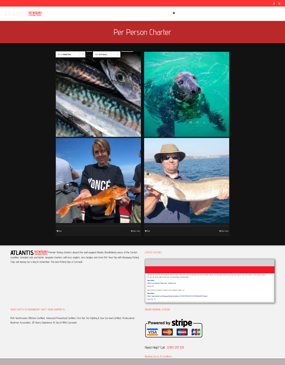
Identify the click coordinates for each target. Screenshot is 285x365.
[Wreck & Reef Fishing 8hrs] (186, 180)
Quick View (136, 231)
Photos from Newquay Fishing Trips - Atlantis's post (161, 283)
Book (60, 231)
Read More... (151, 280)
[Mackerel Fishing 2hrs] (98, 94)
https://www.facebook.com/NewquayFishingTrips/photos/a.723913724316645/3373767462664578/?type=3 (177, 296)
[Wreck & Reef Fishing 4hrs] (98, 180)
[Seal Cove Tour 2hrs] (186, 94)
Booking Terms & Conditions (159, 356)
